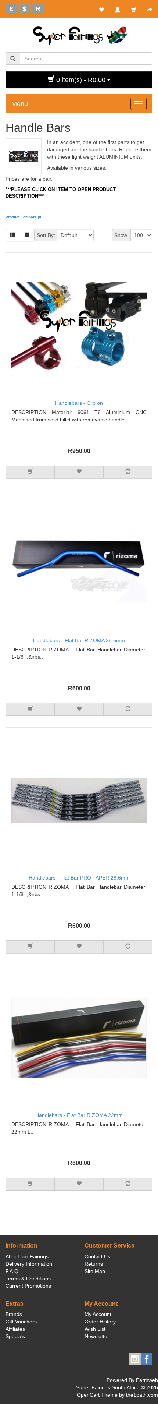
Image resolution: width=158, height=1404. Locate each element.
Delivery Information (29, 1264)
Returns (94, 1264)
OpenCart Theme (97, 1395)
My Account (98, 1314)
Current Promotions (28, 1286)
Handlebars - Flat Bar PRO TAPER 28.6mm (79, 878)
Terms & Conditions (28, 1278)
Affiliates (15, 1329)
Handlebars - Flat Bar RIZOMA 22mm (79, 1115)
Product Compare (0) (24, 217)
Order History (100, 1322)
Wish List (95, 1329)
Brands (14, 1314)
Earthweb (147, 1380)
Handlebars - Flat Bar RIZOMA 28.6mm (79, 640)
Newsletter (97, 1336)
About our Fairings (27, 1256)
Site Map (95, 1271)
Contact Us (97, 1256)
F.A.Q (12, 1271)
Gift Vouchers (21, 1322)
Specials (15, 1336)
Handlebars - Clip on (79, 403)
